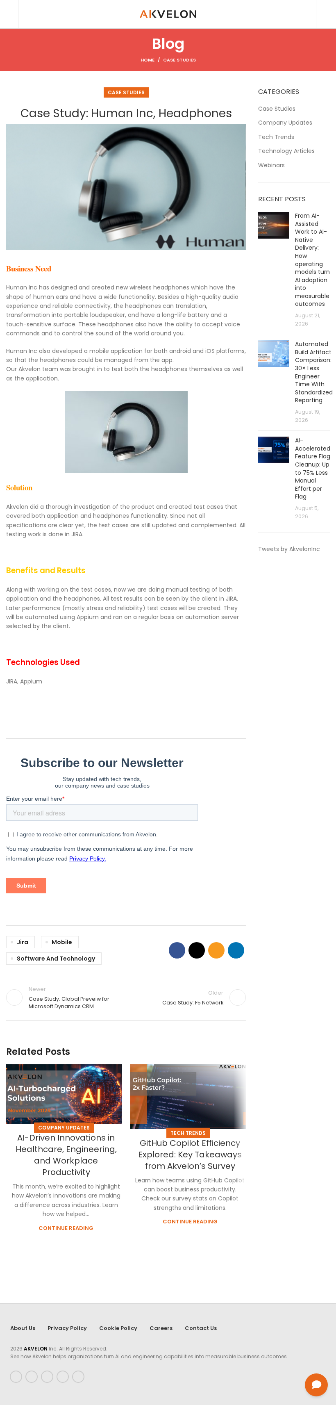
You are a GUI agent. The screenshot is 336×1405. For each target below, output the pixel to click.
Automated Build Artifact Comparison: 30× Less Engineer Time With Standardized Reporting (314, 372)
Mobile (62, 942)
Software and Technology (56, 958)
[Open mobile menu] (326, 14)
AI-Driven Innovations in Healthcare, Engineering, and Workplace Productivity (66, 1155)
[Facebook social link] (177, 950)
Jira (22, 942)
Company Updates (64, 1127)
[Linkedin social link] (236, 950)
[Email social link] (216, 950)
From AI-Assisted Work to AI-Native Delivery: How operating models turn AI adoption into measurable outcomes (312, 260)
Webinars (271, 165)
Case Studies (179, 60)
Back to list (126, 997)
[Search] (8, 14)
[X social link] (196, 950)
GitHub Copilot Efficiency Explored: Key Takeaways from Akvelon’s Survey (190, 1154)
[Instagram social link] (47, 1377)
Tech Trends (188, 1132)
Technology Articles (286, 151)
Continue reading (66, 1228)
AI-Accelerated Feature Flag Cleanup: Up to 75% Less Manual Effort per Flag (312, 468)
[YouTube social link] (63, 1377)
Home (147, 60)
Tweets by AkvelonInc (289, 549)
